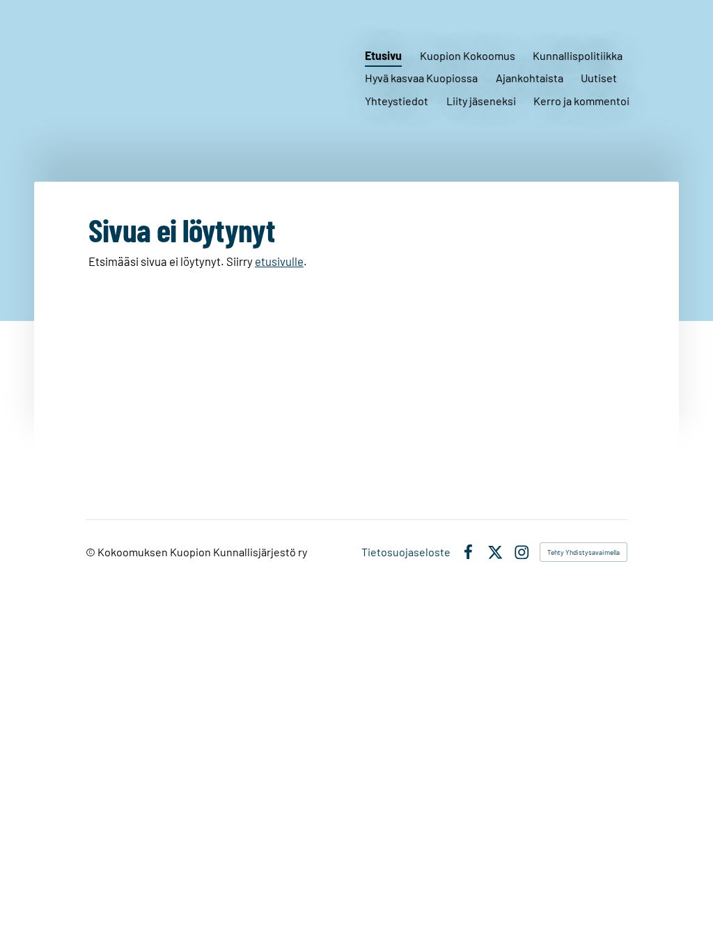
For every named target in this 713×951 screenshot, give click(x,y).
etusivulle (279, 261)
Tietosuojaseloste (405, 552)
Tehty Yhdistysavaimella (583, 552)
